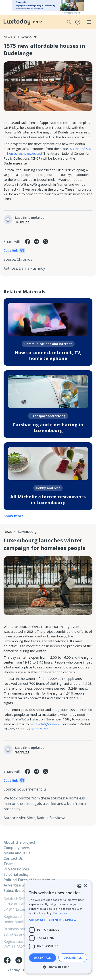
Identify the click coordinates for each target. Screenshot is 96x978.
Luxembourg (27, 37)
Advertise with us (19, 885)
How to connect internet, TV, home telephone (48, 355)
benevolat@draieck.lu (46, 724)
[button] (58, 920)
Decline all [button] (73, 957)
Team (8, 864)
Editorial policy (16, 874)
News (8, 37)
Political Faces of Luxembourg (29, 880)
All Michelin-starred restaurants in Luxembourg (48, 500)
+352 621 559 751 (34, 729)
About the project (19, 842)
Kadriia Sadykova (51, 817)
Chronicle (25, 259)
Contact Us (13, 858)
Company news (17, 847)
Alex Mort (27, 817)
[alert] (58, 927)
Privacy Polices (16, 869)
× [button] (85, 885)
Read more (60, 913)
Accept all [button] (42, 957)
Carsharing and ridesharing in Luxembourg (48, 427)
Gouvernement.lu (31, 789)
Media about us (17, 853)
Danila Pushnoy (32, 268)
